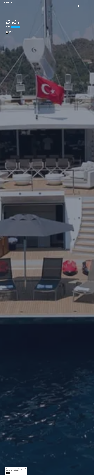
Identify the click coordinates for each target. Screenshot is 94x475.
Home (2, 5)
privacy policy (17, 470)
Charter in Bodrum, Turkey (9, 5)
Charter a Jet (27, 2)
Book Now (15, 27)
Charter (17, 2)
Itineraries (37, 2)
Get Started (89, 2)
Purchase (32, 2)
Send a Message (19, 32)
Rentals (21, 2)
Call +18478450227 (27, 32)
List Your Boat (81, 2)
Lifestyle (41, 2)
